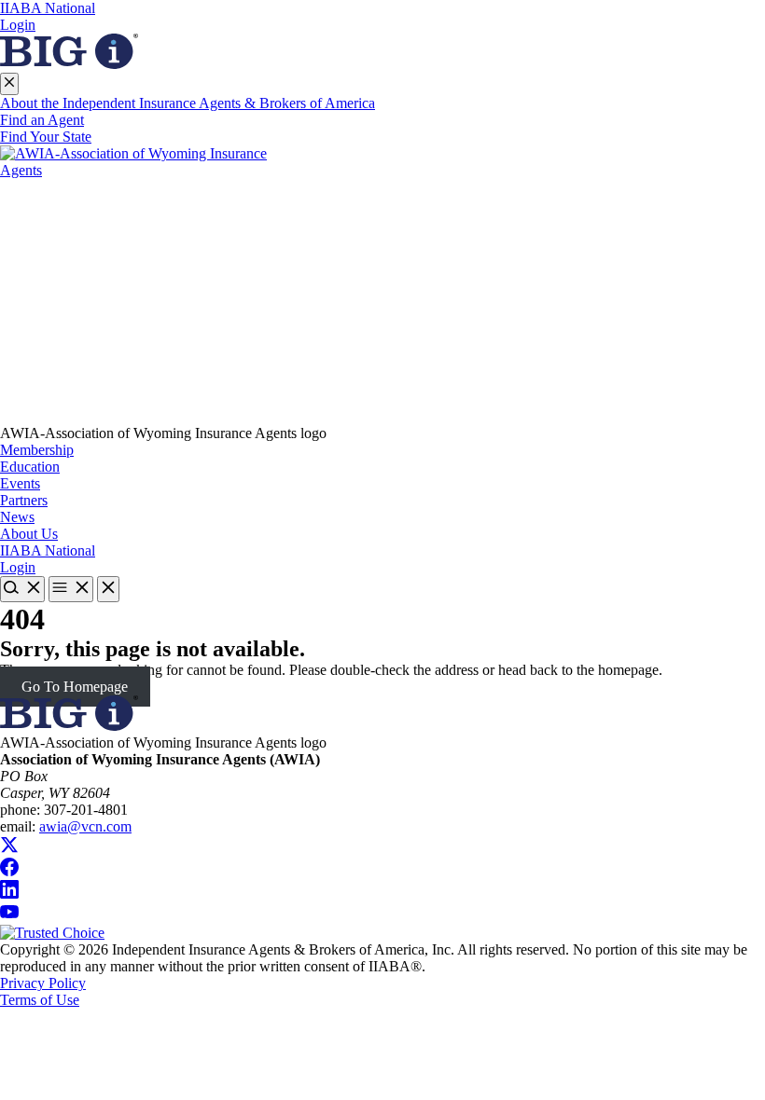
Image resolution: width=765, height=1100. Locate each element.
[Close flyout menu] (9, 84)
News (17, 517)
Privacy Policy (43, 983)
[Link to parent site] (69, 64)
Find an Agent (42, 120)
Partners (24, 500)
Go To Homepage (74, 686)
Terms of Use (39, 1000)
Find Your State (45, 136)
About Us (29, 534)
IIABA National (47, 8)
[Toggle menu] (71, 589)
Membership (37, 450)
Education (30, 466)
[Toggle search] (22, 589)
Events (20, 483)
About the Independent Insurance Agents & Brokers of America (187, 103)
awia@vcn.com (85, 826)
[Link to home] (382, 285)
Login (17, 25)
